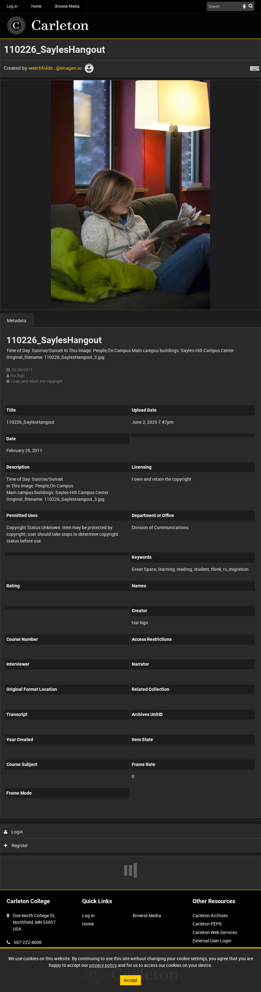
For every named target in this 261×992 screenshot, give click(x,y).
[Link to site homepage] (48, 25)
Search (251, 6)
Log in (12, 6)
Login (17, 832)
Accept (131, 980)
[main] (130, 464)
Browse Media (67, 6)
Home (36, 6)
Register (19, 845)
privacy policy (103, 965)
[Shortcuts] (254, 67)
